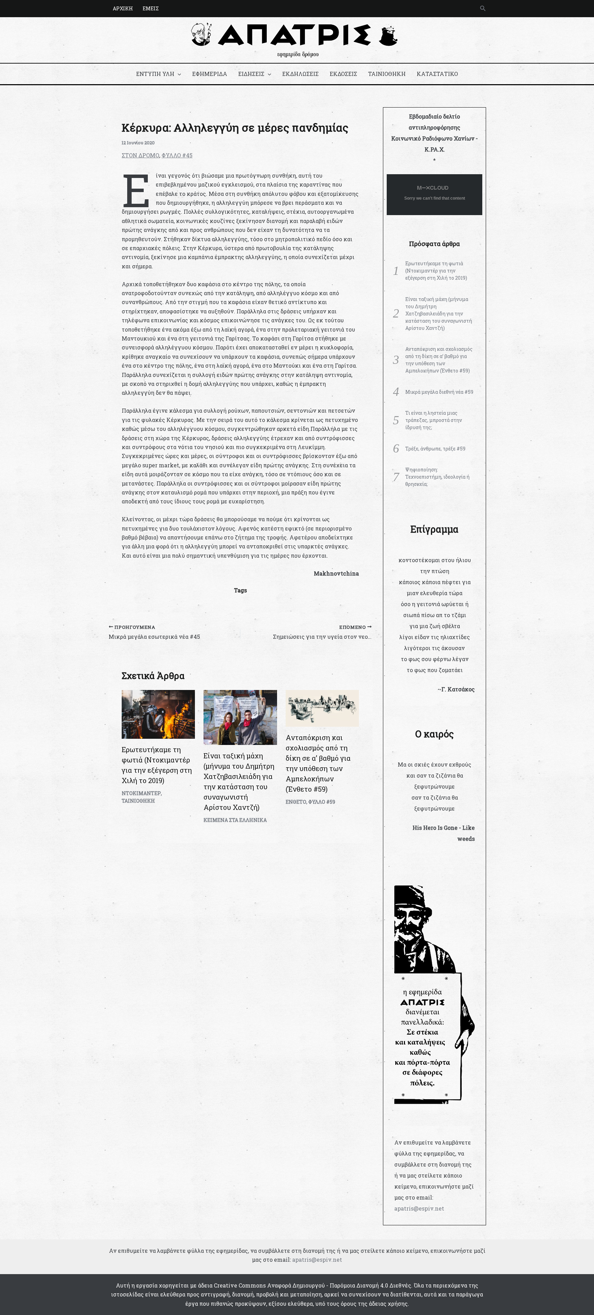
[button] (483, 8)
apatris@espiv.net (419, 1208)
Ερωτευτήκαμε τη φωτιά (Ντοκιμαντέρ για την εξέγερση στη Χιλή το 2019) (436, 270)
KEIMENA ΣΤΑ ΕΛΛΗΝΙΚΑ (235, 820)
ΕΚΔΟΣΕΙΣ (343, 73)
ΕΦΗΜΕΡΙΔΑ (209, 73)
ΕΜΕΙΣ (151, 8)
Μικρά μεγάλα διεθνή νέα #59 (439, 392)
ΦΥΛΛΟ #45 (177, 155)
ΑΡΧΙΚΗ (123, 8)
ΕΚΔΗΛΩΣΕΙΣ (300, 73)
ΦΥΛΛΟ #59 (321, 802)
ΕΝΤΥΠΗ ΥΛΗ (155, 73)
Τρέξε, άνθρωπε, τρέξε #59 (435, 448)
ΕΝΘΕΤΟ (296, 802)
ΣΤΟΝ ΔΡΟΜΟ (140, 155)
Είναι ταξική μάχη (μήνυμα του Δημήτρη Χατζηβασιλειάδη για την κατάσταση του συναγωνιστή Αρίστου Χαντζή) (438, 313)
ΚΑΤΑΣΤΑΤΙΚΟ (437, 73)
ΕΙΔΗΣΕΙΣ (251, 73)
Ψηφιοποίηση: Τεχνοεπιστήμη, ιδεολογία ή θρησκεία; (437, 476)
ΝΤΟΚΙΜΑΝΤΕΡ (141, 793)
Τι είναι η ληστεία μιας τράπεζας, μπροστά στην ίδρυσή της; (433, 420)
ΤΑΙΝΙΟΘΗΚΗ (387, 73)
